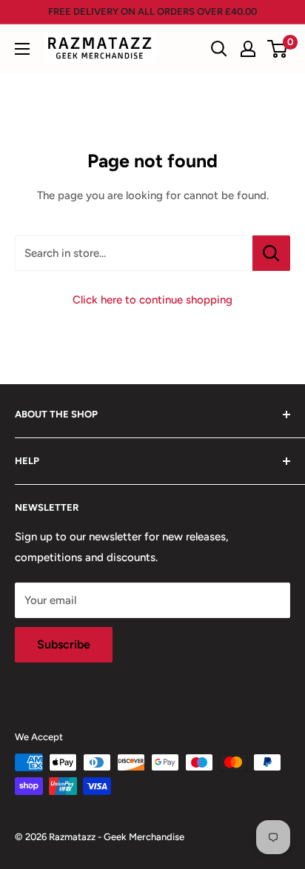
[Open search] (219, 49)
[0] (278, 49)
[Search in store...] (271, 253)
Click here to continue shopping (152, 299)
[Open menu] (22, 49)
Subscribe (63, 644)
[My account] (248, 49)
